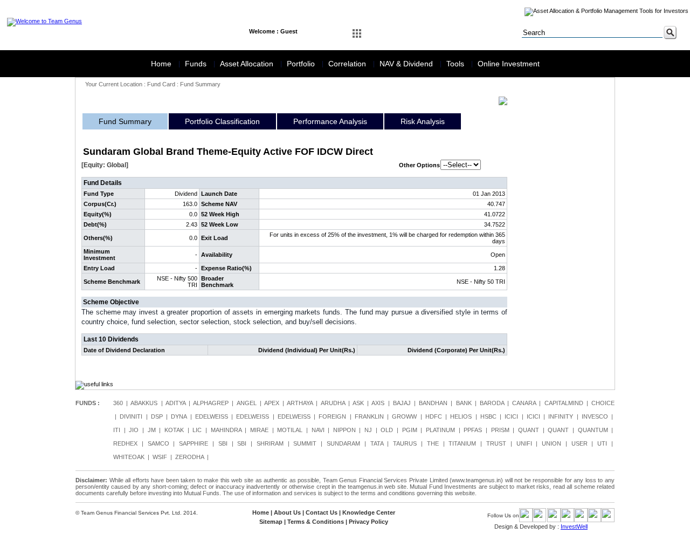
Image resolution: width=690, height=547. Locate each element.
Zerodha (189, 457)
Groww (404, 416)
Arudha (333, 403)
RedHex (125, 443)
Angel (247, 403)
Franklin (369, 416)
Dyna (179, 416)
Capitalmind (563, 403)
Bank (464, 403)
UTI (602, 443)
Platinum (440, 430)
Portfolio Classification (222, 121)
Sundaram (343, 443)
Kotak (174, 430)
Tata (376, 443)
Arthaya (300, 403)
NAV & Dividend (407, 63)
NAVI (318, 430)
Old (387, 430)
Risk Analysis (423, 121)
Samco (158, 443)
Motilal (289, 430)
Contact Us (321, 512)
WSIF (160, 457)
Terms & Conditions (315, 521)
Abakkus (143, 403)
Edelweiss (211, 416)
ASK (358, 403)
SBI (222, 443)
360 (118, 403)
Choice (603, 403)
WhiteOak (128, 457)
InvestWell (574, 526)
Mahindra (226, 430)
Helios (461, 416)
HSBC (488, 416)
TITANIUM (462, 443)
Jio (134, 430)
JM (152, 430)
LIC (197, 430)
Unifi (524, 443)
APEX (271, 403)
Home (162, 63)
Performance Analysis (330, 121)
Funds (197, 63)
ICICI (511, 416)
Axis (377, 403)
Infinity (560, 416)
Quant (528, 430)
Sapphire (193, 443)
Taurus (405, 443)
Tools (456, 63)
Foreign (332, 416)
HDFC (433, 416)
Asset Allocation (247, 63)
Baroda (492, 403)
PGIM (409, 430)
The (433, 443)
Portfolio (302, 63)
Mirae (259, 430)
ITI (116, 430)
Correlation (348, 63)
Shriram (270, 443)
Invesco (595, 416)
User (579, 443)
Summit (304, 443)
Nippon (344, 430)
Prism (500, 430)
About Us (287, 512)
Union (551, 443)
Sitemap (270, 521)
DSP (157, 416)
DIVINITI (131, 416)
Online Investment (509, 63)
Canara (524, 403)
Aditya (175, 403)
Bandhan (433, 403)
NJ (368, 430)
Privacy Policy (368, 521)
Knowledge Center (368, 512)
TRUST (496, 443)
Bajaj (402, 403)
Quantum (593, 430)
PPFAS (473, 430)
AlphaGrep (211, 403)
